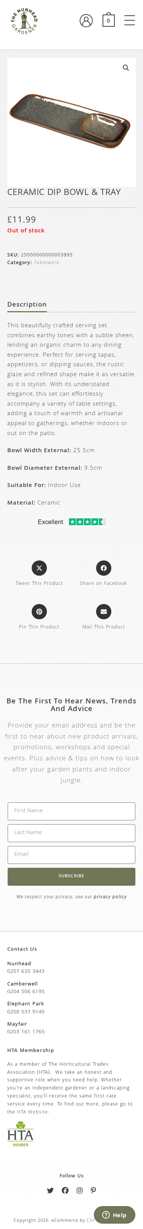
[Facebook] (65, 1192)
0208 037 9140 (26, 1012)
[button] (126, 68)
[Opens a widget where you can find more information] (114, 1215)
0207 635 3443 (26, 972)
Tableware (46, 263)
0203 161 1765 (26, 1032)
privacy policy (109, 896)
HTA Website (32, 1113)
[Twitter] (50, 1192)
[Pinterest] (93, 1192)
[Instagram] (80, 1192)
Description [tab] (27, 305)
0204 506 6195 (26, 992)
